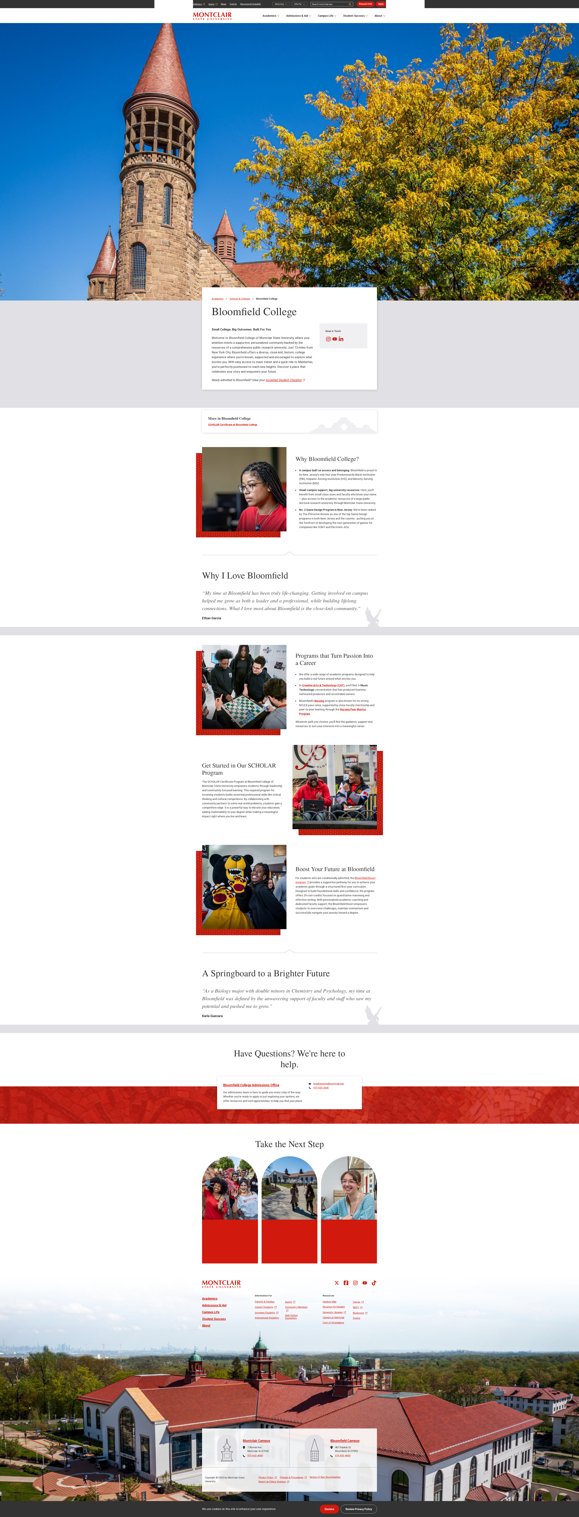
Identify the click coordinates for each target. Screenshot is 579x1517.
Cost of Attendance (333, 1322)
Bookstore (358, 1313)
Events (233, 4)
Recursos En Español (250, 4)
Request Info (365, 4)
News (223, 4)
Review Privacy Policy (359, 1509)
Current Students (264, 1307)
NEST (356, 1307)
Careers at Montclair (333, 1317)
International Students (267, 1317)
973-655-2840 (321, 1088)
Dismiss (329, 1509)
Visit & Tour (289, 1264)
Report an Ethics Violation (272, 1481)
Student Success (354, 15)
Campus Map (329, 1301)
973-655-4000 (255, 1455)
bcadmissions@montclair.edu (328, 1083)
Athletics (197, 4)
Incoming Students (265, 1312)
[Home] (212, 16)
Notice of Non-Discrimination (325, 1477)
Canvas (356, 1302)
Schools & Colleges (239, 298)
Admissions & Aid (297, 15)
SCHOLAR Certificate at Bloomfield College (232, 424)
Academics (269, 15)
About (378, 15)
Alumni (288, 1302)
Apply (381, 4)
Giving (211, 4)
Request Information (349, 1264)
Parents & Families (265, 1301)
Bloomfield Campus (345, 1441)
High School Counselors (291, 1317)
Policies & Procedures (291, 1477)
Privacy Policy (266, 1477)
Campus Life (325, 15)
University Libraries (333, 1312)
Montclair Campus (256, 1441)
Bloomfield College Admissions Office (251, 1085)
